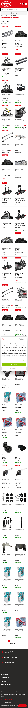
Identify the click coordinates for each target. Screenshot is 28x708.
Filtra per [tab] (15, 13)
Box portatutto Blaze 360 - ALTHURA (19, 248)
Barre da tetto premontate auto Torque (6, 146)
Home (2, 15)
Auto (6, 15)
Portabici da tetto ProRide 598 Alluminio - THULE (6, 223)
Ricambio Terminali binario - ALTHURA (20, 555)
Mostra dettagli (20, 360)
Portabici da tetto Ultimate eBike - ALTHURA (6, 96)
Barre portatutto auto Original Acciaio (19, 69)
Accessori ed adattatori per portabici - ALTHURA (20, 96)
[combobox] (14, 9)
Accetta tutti (14, 364)
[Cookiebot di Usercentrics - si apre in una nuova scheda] (18, 339)
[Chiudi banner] (26, 339)
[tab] (14, 674)
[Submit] (25, 9)
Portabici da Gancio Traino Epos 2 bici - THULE (6, 198)
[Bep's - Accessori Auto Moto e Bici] (6, 4)
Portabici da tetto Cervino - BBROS (6, 120)
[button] (20, 4)
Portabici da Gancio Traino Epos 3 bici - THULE (6, 273)
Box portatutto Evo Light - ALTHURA (19, 42)
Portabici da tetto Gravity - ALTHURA (6, 69)
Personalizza (13, 368)
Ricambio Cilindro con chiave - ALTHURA (6, 556)
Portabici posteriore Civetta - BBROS (19, 301)
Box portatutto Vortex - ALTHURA (6, 325)
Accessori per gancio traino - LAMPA (6, 455)
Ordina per (3, 21)
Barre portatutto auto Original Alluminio (6, 42)
